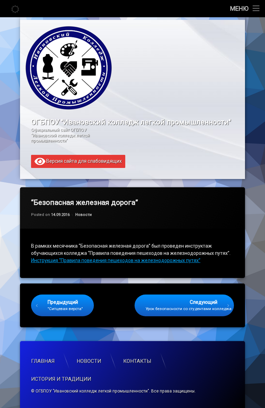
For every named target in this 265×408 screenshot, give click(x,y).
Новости (83, 214)
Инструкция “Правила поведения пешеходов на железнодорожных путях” (115, 260)
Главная (43, 361)
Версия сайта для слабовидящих (83, 160)
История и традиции (61, 379)
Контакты (137, 361)
